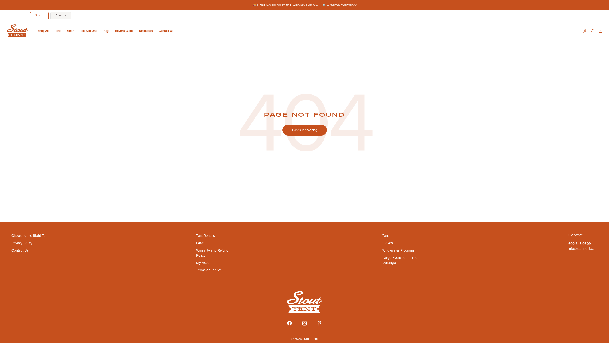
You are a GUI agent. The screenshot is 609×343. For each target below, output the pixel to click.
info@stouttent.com (583, 249)
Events (60, 15)
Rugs (106, 31)
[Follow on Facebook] (289, 323)
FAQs (200, 243)
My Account (205, 263)
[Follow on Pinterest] (319, 323)
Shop (39, 15)
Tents (57, 31)
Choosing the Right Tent (29, 235)
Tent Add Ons (88, 31)
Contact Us (166, 31)
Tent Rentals (205, 235)
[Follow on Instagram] (304, 323)
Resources (146, 31)
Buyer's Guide (124, 31)
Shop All (43, 31)
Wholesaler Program (398, 250)
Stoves (387, 243)
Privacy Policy (21, 243)
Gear (70, 31)
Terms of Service (209, 270)
